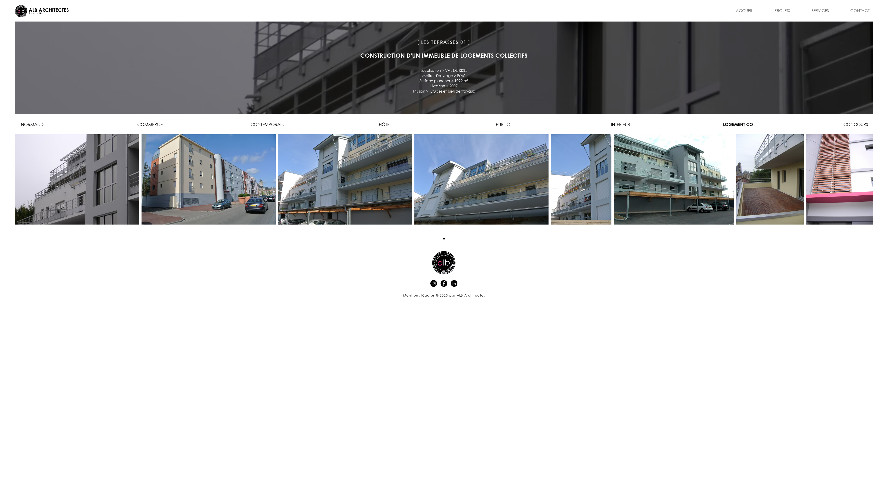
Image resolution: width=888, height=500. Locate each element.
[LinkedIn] (454, 283)
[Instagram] (433, 283)
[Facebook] (444, 283)
